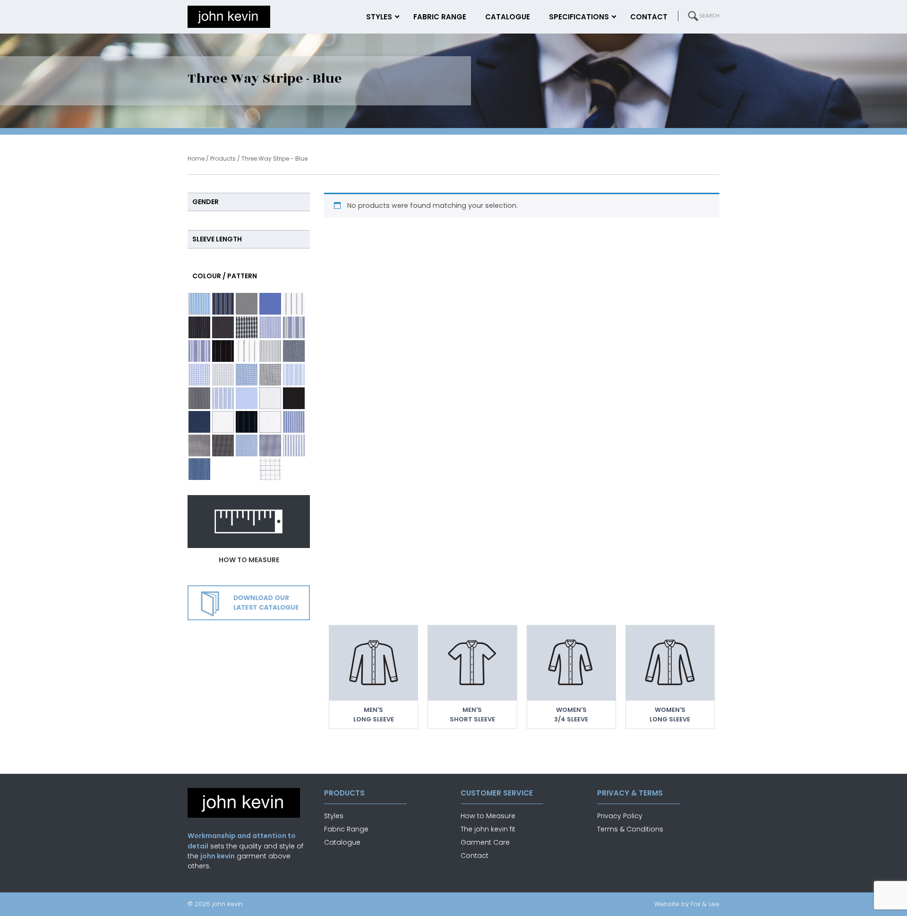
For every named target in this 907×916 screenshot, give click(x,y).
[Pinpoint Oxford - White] (270, 398)
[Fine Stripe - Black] (223, 351)
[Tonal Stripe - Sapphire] (199, 469)
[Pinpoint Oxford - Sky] (246, 398)
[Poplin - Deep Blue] (199, 422)
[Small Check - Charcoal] (223, 445)
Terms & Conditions (630, 829)
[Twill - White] (246, 469)
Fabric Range (346, 829)
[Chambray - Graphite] (246, 304)
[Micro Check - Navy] (294, 351)
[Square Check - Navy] (270, 445)
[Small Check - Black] (199, 445)
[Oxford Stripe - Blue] (294, 374)
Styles (333, 816)
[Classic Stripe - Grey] (294, 304)
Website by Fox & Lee (686, 903)
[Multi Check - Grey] (270, 374)
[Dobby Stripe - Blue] (270, 327)
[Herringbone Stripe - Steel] (270, 351)
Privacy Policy (619, 816)
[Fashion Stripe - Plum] (199, 351)
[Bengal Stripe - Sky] (199, 304)
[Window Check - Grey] (270, 469)
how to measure (249, 560)
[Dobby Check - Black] (246, 327)
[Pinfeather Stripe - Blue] (223, 398)
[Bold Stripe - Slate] (223, 304)
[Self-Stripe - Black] (246, 422)
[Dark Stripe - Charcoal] (223, 327)
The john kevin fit (488, 829)
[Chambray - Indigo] (270, 304)
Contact (474, 855)
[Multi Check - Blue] (246, 374)
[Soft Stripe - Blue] (246, 445)
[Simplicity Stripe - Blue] (294, 422)
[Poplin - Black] (294, 398)
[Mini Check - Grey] (223, 374)
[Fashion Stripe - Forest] (294, 327)
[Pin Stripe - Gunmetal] (199, 398)
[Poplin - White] (223, 422)
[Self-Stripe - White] (270, 422)
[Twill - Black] (223, 469)
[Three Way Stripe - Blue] (294, 445)
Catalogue (342, 842)
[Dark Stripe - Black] (199, 327)
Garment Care (485, 842)
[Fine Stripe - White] (246, 351)
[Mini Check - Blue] (199, 374)
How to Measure (488, 816)
